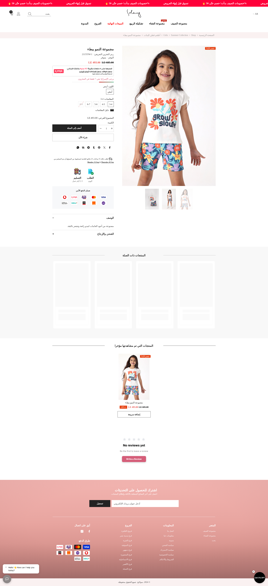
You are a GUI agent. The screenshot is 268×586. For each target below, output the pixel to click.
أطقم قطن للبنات (152, 35)
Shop (193, 35)
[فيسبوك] (109, 147)
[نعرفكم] (94, 147)
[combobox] (42, 14)
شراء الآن (83, 137)
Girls (165, 35)
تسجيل (100, 503)
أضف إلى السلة (74, 128)
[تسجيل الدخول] (18, 14)
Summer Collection (179, 35)
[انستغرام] (82, 531)
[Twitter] (104, 147)
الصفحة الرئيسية (206, 35)
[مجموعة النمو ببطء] (134, 377)
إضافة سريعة (134, 414)
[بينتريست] (99, 147)
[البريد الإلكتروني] (83, 147)
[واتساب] (78, 147)
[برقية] (88, 147)
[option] (169, 116)
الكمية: (110, 122)
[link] (196, 311)
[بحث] (39, 14)
